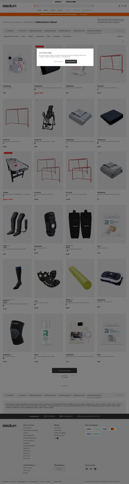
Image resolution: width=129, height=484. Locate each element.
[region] (65, 57)
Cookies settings (58, 61)
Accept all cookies (71, 61)
